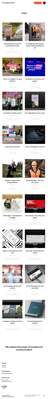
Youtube (4, 367)
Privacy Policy (5, 380)
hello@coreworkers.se (7, 373)
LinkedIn (4, 365)
